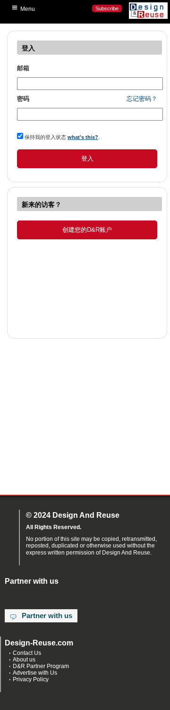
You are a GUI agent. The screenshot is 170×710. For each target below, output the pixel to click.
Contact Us (27, 653)
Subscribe (107, 8)
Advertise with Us (35, 672)
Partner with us (47, 616)
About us (24, 659)
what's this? (83, 137)
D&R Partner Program (41, 666)
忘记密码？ (142, 98)
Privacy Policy (31, 679)
